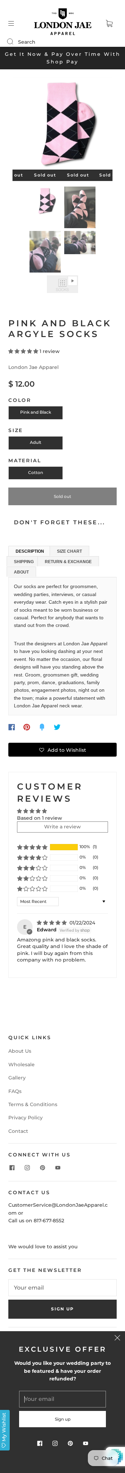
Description (30, 551)
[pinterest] (42, 1167)
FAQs (15, 1091)
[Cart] (109, 23)
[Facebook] (11, 727)
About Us (19, 1051)
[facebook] (11, 1167)
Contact (18, 1131)
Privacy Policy (25, 1117)
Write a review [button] (62, 827)
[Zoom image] (63, 125)
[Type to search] (10, 42)
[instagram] (27, 1167)
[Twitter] (57, 727)
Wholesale (21, 1064)
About (21, 572)
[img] (52, 923)
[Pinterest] (26, 727)
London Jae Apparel (33, 367)
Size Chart (69, 551)
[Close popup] (117, 1338)
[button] (22, 125)
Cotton (35, 472)
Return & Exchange (68, 561)
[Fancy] (42, 727)
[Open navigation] (16, 23)
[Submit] (14, 41)
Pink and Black (35, 412)
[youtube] (57, 1167)
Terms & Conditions (32, 1104)
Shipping (24, 561)
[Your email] (62, 1288)
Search (26, 42)
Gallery (17, 1078)
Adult (35, 442)
